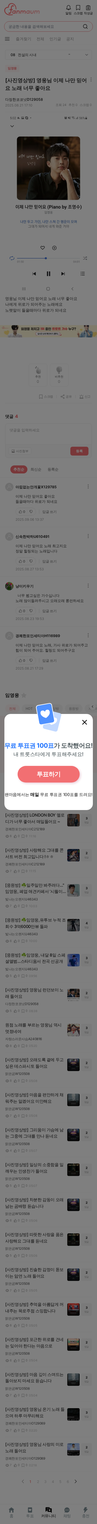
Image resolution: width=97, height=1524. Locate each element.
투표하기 (49, 774)
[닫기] (84, 722)
